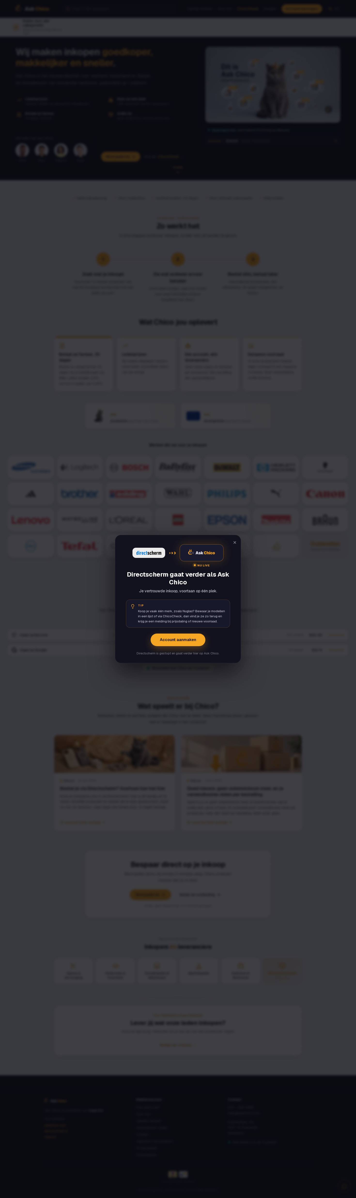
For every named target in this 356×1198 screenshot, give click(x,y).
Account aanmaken (178, 639)
